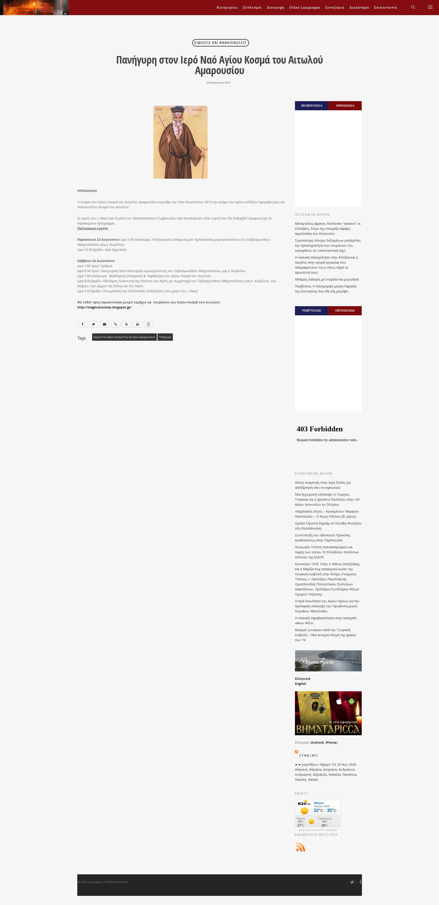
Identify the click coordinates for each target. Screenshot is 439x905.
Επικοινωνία (385, 7)
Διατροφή (275, 7)
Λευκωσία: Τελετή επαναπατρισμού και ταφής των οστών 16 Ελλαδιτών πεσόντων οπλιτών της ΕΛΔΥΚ (327, 552)
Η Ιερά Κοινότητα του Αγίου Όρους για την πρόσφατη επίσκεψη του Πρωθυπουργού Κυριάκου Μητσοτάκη (327, 606)
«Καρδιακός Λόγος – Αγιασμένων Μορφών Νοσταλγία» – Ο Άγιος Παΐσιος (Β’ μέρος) (327, 514)
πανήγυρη (165, 337)
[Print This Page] (137, 324)
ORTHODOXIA (345, 310)
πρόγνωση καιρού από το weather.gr (318, 830)
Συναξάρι (308, 755)
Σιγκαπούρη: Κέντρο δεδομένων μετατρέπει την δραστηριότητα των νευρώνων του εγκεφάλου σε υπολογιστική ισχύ (328, 245)
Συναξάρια (334, 7)
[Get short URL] (115, 324)
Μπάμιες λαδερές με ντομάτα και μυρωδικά (327, 279)
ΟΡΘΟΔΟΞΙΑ (345, 105)
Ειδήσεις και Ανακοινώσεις (221, 43)
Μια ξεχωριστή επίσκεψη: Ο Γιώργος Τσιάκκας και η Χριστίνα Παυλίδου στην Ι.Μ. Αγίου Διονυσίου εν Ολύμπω (327, 499)
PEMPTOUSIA (311, 310)
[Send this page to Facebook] (82, 324)
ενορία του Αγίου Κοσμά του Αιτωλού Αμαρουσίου (124, 337)
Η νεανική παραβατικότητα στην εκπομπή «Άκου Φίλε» (325, 620)
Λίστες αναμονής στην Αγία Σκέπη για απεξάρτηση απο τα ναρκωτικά (323, 485)
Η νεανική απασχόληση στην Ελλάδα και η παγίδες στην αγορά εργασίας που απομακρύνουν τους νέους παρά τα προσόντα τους (326, 265)
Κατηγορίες (227, 7)
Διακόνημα (359, 7)
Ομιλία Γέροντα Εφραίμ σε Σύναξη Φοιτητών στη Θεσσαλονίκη (328, 525)
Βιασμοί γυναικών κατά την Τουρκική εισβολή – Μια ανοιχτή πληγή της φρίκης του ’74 (325, 635)
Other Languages (304, 7)
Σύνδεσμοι (252, 7)
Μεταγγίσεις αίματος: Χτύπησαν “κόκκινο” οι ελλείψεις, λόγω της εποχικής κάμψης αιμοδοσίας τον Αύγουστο (328, 228)
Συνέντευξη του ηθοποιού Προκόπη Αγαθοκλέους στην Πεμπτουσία (322, 537)
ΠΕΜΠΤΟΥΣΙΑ (311, 105)
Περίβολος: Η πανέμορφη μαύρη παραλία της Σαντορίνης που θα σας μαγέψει (325, 288)
